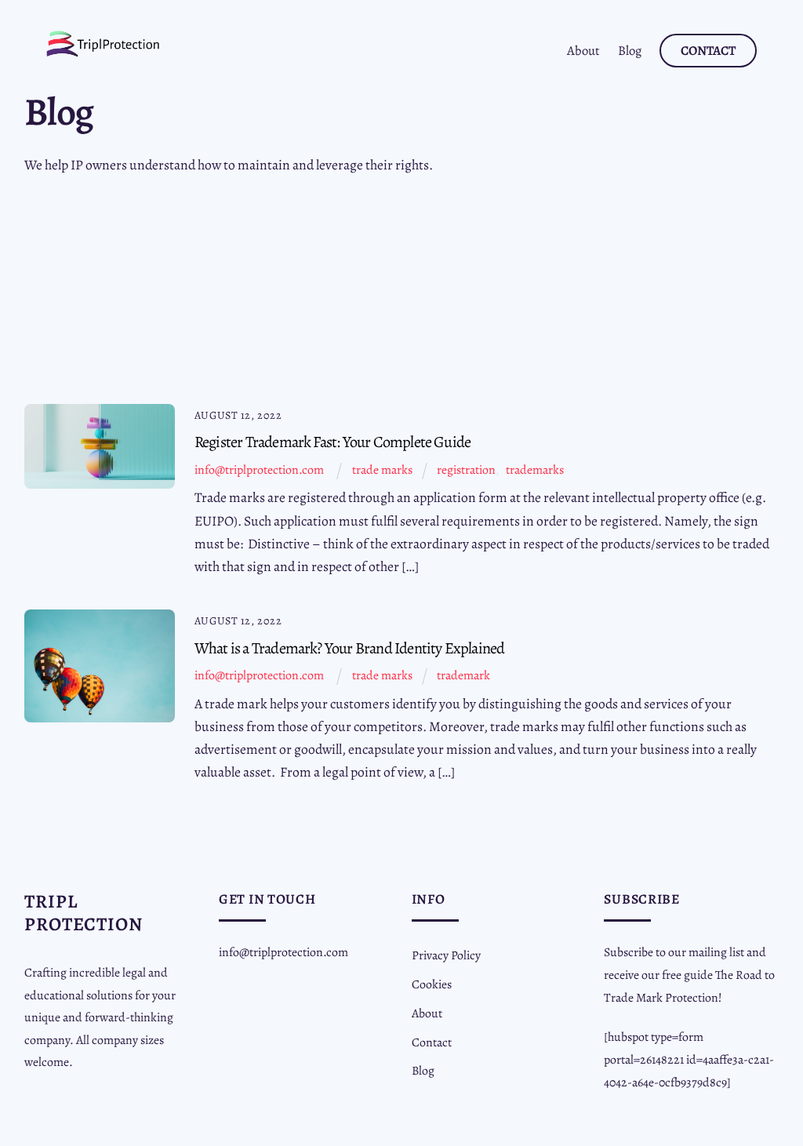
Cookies (432, 984)
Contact (708, 51)
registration (466, 469)
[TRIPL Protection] (103, 51)
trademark (463, 675)
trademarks (535, 469)
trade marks (382, 469)
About (583, 51)
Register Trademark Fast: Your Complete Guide (332, 442)
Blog (629, 51)
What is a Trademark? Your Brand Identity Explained (349, 648)
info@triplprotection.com (259, 469)
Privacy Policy (446, 955)
